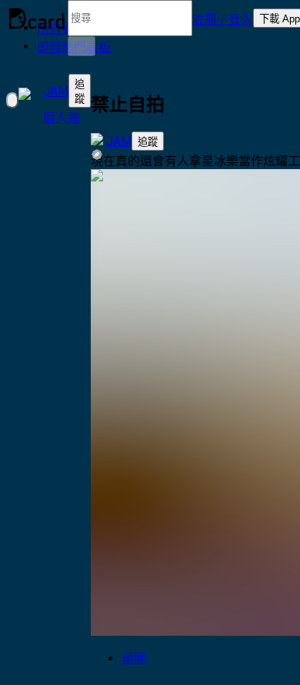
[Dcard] (37, 18)
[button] (222, 18)
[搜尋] (81, 46)
